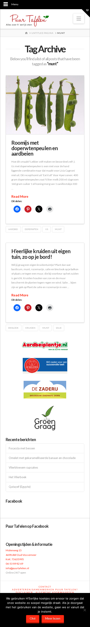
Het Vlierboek (17, 477)
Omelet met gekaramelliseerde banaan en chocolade (42, 458)
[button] (78, 19)
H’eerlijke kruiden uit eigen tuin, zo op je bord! (40, 254)
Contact (45, 586)
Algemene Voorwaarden (55, 592)
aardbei (13, 229)
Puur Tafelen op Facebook (27, 526)
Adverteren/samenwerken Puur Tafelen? (45, 589)
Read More (19, 196)
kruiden (30, 327)
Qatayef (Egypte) (20, 486)
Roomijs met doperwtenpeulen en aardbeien (34, 148)
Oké (33, 618)
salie (59, 327)
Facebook (14, 501)
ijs (46, 229)
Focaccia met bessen (22, 448)
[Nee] (84, 610)
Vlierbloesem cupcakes (23, 467)
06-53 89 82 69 (14, 563)
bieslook (13, 327)
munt (58, 229)
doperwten (31, 229)
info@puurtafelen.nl (17, 568)
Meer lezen (52, 618)
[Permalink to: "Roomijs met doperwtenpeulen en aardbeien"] (45, 105)
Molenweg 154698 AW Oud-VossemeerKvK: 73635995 (21, 555)
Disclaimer (24, 592)
